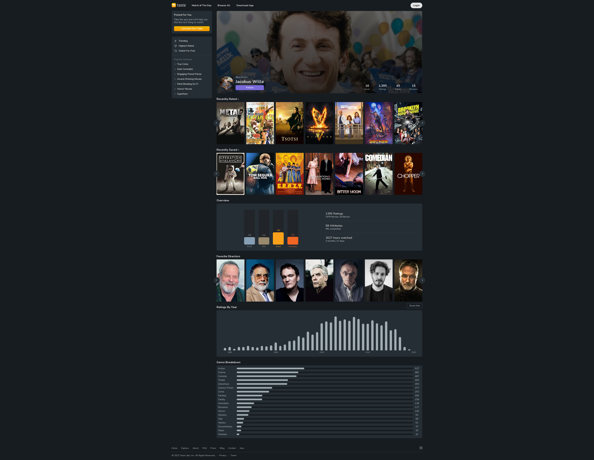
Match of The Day (201, 5)
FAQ (204, 448)
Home (174, 448)
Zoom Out (414, 305)
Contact (232, 448)
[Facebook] (421, 448)
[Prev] (216, 123)
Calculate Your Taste (191, 28)
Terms (233, 455)
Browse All (224, 5)
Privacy (222, 455)
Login (416, 5)
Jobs (242, 448)
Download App (245, 5)
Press (213, 448)
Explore (185, 448)
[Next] (422, 123)
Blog (222, 448)
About (196, 448)
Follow (250, 87)
